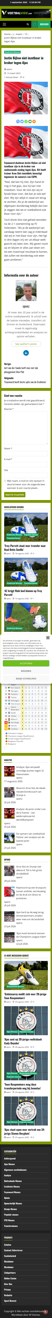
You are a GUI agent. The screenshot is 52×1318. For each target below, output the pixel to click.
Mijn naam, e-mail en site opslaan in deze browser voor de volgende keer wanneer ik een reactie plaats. (26, 484)
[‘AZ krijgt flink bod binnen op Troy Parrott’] (26, 572)
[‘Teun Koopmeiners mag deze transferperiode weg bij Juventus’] (26, 1065)
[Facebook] (18, 121)
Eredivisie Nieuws (12, 52)
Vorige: (21, 368)
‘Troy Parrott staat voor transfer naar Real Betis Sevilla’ (25, 548)
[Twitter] (22, 121)
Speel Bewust (10, 1300)
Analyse (7, 1175)
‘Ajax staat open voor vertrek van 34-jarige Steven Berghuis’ (24, 1131)
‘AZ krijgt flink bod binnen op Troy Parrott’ (23, 593)
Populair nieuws (31, 535)
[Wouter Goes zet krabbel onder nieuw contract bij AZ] (26, 617)
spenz (9, 69)
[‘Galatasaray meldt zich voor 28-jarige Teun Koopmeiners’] (26, 975)
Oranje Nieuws (10, 1209)
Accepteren (26, 663)
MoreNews (17, 1314)
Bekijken (44, 24)
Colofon (7, 1244)
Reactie (9, 409)
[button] (47, 637)
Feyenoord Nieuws (12, 1192)
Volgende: (25, 380)
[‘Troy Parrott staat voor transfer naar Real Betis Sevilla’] (26, 527)
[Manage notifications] (45, 1312)
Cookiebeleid (10, 1256)
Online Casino (10, 1278)
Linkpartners (10, 1272)
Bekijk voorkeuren (26, 678)
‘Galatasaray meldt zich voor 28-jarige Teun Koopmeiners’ (25, 996)
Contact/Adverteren (13, 1250)
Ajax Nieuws (12, 1032)
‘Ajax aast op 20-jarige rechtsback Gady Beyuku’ (23, 1041)
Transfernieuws (13, 538)
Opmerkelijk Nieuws (13, 1203)
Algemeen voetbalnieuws (15, 1169)
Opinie (7, 1197)
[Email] (30, 121)
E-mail (8, 459)
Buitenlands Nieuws (15, 986)
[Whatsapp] (26, 121)
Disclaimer (9, 1261)
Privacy (7, 1289)
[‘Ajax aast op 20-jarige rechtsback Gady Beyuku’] (26, 1020)
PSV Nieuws (9, 1220)
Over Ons (8, 1284)
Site (6, 470)
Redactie (8, 1295)
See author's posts (26, 344)
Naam (8, 448)
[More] (34, 121)
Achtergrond (10, 1158)
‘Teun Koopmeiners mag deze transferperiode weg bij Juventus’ (22, 1086)
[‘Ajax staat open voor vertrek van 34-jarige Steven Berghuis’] (26, 1111)
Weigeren (26, 671)
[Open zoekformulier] (28, 24)
